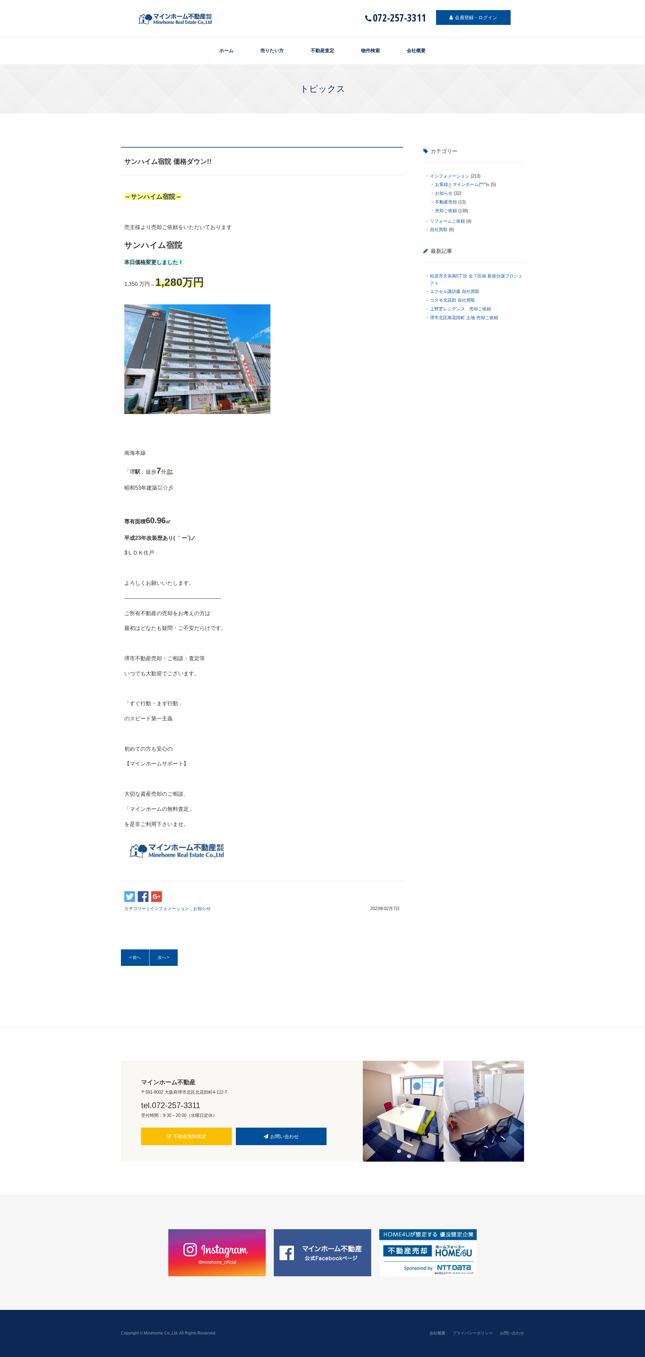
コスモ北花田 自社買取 (452, 300)
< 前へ (135, 957)
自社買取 (438, 229)
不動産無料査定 (189, 1136)
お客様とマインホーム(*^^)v (462, 184)
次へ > (163, 957)
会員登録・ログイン (476, 17)
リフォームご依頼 (447, 221)
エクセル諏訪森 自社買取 (454, 291)
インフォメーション (169, 908)
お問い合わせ (284, 1136)
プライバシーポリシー (473, 1333)
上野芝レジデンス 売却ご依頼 (463, 308)
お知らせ (202, 908)
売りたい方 (272, 50)
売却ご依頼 (446, 210)
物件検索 (370, 50)
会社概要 (416, 50)
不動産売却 (446, 201)
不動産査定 (322, 50)
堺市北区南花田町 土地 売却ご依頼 (464, 317)
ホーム (226, 50)
